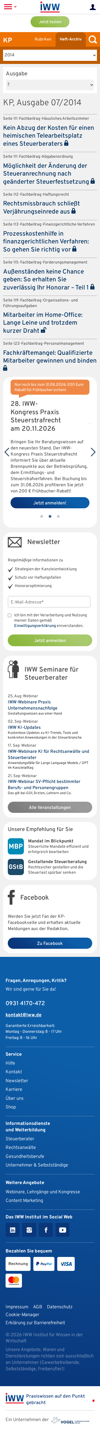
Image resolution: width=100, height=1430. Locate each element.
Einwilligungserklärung (35, 626)
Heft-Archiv (71, 39)
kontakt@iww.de (23, 1015)
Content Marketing (24, 1201)
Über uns (15, 1098)
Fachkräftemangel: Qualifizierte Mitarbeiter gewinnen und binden (50, 357)
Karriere (14, 1090)
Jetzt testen (50, 22)
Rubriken (43, 39)
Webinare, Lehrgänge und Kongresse (43, 1192)
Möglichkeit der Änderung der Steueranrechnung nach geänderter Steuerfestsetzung (47, 174)
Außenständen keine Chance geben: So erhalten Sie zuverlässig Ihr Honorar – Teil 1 (46, 280)
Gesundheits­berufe (25, 1157)
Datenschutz (59, 1307)
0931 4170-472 (25, 1003)
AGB (37, 1307)
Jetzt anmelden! (49, 503)
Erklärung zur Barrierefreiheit (35, 1323)
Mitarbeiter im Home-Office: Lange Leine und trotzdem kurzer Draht (42, 323)
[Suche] (91, 39)
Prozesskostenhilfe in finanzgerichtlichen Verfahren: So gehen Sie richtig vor (46, 242)
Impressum (17, 1307)
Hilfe (10, 1063)
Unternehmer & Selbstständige (37, 1165)
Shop (11, 1107)
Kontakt (14, 1072)
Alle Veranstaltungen (50, 808)
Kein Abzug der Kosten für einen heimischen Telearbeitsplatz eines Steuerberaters (48, 136)
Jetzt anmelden (50, 641)
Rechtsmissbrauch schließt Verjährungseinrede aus (41, 208)
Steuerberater (20, 1139)
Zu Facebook (50, 944)
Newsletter (17, 1081)
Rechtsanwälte (21, 1148)
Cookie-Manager (22, 1315)
